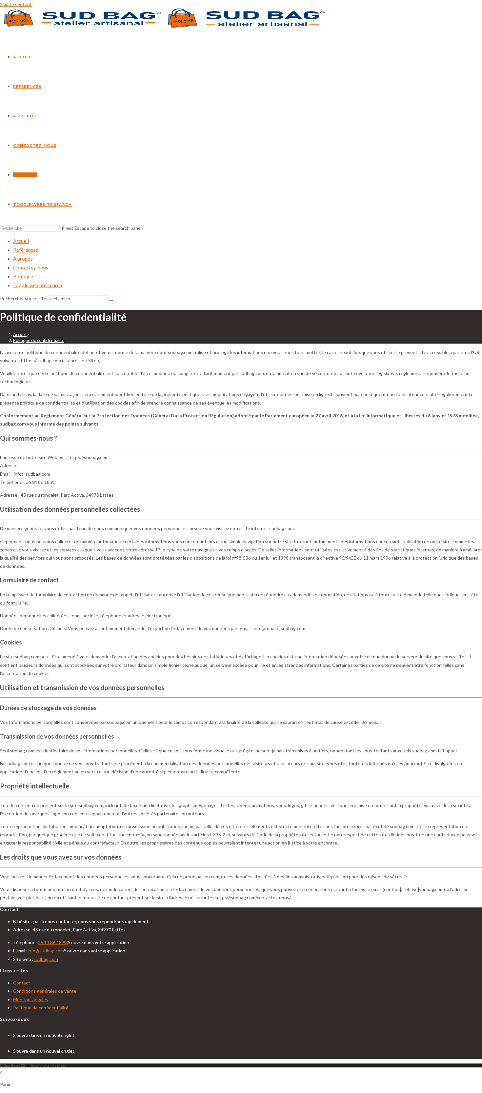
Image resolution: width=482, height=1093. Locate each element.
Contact (21, 982)
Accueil (21, 241)
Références (25, 250)
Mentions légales (30, 999)
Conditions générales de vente (44, 991)
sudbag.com (45, 959)
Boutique (23, 276)
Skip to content (16, 4)
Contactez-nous (30, 267)
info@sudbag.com (46, 950)
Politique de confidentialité (38, 340)
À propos (23, 259)
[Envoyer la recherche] (111, 300)
